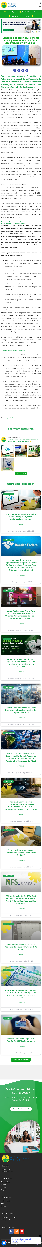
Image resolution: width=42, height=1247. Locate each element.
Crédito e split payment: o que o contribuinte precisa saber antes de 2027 (21, 852)
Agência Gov (10, 418)
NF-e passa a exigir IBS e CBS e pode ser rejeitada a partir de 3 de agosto (21, 946)
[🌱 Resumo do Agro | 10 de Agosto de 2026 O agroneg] (34, 451)
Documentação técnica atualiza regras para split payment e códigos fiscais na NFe (21, 516)
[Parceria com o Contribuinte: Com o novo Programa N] (21, 451)
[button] (40, 3)
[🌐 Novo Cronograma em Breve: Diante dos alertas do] (7, 464)
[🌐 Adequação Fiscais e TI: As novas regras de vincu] (7, 451)
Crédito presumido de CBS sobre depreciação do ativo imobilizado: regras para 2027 (20, 710)
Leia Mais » (21, 524)
